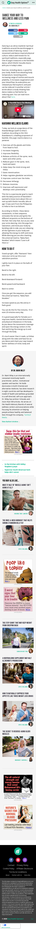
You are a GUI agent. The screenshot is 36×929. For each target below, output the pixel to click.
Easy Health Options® (15, 919)
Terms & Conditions (18, 872)
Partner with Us (17, 875)
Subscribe (27, 875)
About (8, 875)
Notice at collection (6, 927)
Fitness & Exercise (15, 24)
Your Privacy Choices (12, 925)
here (13, 97)
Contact (11, 865)
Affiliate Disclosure (25, 868)
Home (4, 8)
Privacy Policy (22, 865)
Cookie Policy (8, 868)
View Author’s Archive (11, 422)
